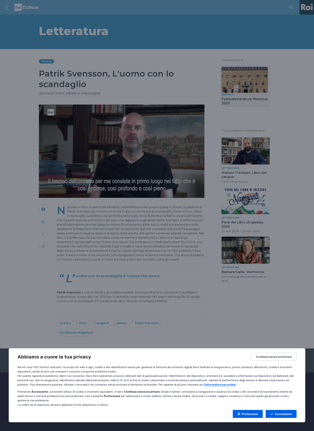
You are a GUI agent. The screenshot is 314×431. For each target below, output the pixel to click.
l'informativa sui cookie (220, 384)
